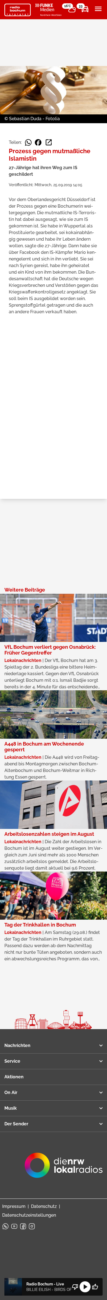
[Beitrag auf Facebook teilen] (38, 142)
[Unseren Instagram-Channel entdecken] (32, 1226)
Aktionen (14, 1076)
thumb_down (75, 1286)
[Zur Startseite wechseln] (17, 10)
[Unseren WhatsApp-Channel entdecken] (5, 1226)
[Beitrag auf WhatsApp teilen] (28, 142)
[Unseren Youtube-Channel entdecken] (14, 1226)
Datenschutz (44, 1206)
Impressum (14, 1206)
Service (12, 1061)
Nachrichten (17, 1045)
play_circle (85, 1286)
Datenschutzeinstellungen (29, 1215)
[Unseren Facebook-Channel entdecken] (23, 1226)
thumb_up (95, 1286)
